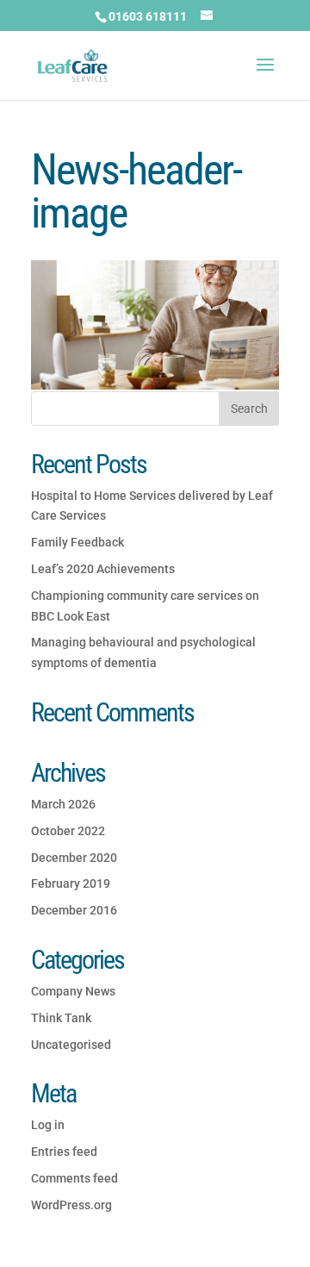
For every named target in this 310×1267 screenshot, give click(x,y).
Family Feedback (77, 542)
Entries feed (64, 1151)
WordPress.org (71, 1205)
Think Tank (61, 1018)
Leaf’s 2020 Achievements (103, 569)
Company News (73, 991)
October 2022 (68, 831)
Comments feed (74, 1178)
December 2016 (74, 910)
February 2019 (70, 883)
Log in (48, 1125)
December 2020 (74, 857)
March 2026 (63, 804)
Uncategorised (71, 1045)
